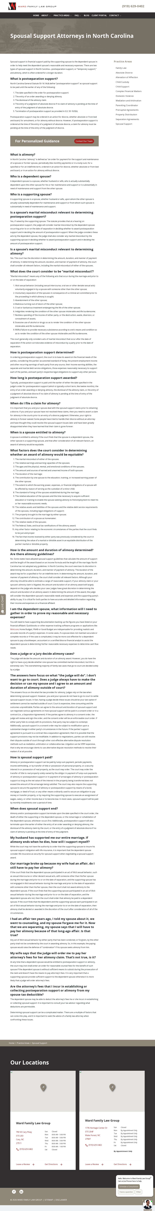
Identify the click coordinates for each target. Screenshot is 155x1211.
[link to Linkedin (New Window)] (21, 1192)
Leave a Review (23, 1164)
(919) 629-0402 (26, 1149)
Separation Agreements (127, 119)
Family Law (121, 68)
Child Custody (122, 82)
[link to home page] (32, 6)
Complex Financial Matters (129, 91)
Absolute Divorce (124, 72)
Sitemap (49, 1200)
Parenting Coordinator (127, 105)
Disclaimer (61, 1200)
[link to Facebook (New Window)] (14, 1192)
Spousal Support (124, 124)
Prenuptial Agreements (127, 110)
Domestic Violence (125, 96)
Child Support (122, 86)
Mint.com (14, 629)
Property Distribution (126, 114)
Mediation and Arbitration (128, 100)
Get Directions (51, 1164)
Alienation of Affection (127, 77)
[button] (49, 15)
